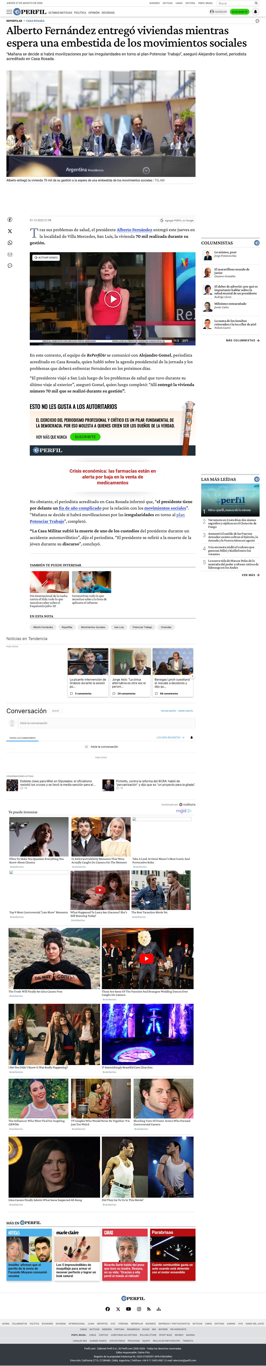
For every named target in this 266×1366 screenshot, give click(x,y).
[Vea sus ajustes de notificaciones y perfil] (255, 12)
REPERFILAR (14, 21)
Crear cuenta (185, 711)
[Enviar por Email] (9, 254)
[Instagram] (139, 1309)
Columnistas (217, 243)
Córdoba (123, 1324)
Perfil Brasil (205, 3)
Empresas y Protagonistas (174, 1324)
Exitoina (219, 1324)
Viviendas (166, 627)
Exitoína (190, 3)
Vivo (240, 1324)
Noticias (168, 3)
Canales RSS (80, 1341)
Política (80, 12)
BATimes (163, 1329)
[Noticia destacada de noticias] (29, 1233)
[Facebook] (108, 1309)
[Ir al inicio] (29, 11)
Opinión (94, 12)
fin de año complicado (80, 507)
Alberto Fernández (134, 229)
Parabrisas (133, 1329)
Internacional (77, 1324)
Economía (47, 1324)
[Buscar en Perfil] (256, 3)
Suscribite (240, 11)
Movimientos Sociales (93, 627)
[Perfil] (30, 1223)
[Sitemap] (159, 1309)
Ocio (112, 1324)
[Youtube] (128, 1309)
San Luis (119, 627)
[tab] (22, 737)
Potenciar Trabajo (142, 627)
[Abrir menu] (9, 12)
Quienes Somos (98, 1341)
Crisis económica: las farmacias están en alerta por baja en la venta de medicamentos (113, 477)
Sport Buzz (165, 1335)
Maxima (190, 1335)
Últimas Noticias (60, 12)
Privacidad (134, 1341)
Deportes (102, 1324)
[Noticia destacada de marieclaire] (77, 1233)
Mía (154, 1329)
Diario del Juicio (255, 1324)
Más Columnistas (240, 340)
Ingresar (221, 11)
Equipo (146, 1341)
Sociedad (108, 12)
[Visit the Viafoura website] (187, 804)
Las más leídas (218, 479)
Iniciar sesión (168, 711)
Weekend (107, 1329)
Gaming (231, 1324)
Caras (179, 3)
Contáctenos (117, 1341)
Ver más (248, 575)
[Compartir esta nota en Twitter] (9, 231)
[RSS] (149, 1309)
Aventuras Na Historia (124, 1335)
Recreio (179, 1335)
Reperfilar (67, 627)
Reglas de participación (166, 1341)
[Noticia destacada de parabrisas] (173, 1233)
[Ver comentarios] (257, 22)
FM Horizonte (178, 1329)
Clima (91, 1324)
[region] (101, 757)
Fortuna (119, 1329)
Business (155, 3)
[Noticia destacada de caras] (125, 1233)
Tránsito (188, 1341)
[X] (118, 1309)
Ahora (5, 1324)
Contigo (103, 1335)
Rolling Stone (148, 1335)
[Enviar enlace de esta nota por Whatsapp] (9, 242)
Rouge (145, 1329)
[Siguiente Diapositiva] (192, 676)
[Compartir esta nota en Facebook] (9, 219)
